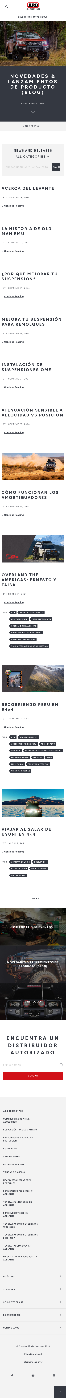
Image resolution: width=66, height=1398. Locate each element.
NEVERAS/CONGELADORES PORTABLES (17, 1181)
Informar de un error (33, 1362)
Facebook (12, 1375)
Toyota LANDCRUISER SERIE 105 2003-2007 (20, 1236)
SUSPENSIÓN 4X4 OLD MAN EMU (20, 1130)
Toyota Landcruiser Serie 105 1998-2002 (20, 1225)
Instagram (54, 1375)
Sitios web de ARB (13, 1302)
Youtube (33, 1375)
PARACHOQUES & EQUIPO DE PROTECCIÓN (18, 1139)
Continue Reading (14, 205)
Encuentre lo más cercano (61, 1067)
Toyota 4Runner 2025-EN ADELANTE (17, 1203)
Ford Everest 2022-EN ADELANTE (15, 1214)
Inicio (24, 103)
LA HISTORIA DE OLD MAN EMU (27, 231)
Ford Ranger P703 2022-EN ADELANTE (18, 1192)
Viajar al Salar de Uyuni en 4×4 (26, 831)
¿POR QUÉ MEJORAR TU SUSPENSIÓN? (30, 276)
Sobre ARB (9, 1289)
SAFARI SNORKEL (12, 1156)
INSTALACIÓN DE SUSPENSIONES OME (26, 367)
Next (35, 898)
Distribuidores (12, 1315)
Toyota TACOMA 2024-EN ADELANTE (17, 1247)
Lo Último (8, 1276)
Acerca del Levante (28, 188)
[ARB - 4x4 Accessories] (33, 6)
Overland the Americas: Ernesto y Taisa (29, 579)
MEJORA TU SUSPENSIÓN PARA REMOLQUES (32, 321)
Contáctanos (11, 1328)
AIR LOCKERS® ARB (13, 1111)
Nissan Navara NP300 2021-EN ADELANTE (20, 1258)
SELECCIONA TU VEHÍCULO (33, 17)
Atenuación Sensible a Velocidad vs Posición (33, 412)
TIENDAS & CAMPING (14, 1172)
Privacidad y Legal (33, 1354)
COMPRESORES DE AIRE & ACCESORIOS (16, 1120)
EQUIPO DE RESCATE (13, 1164)
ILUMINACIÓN (10, 1148)
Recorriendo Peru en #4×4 (30, 706)
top (60, 1392)
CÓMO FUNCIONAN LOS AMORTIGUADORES (30, 494)
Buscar (33, 1076)
